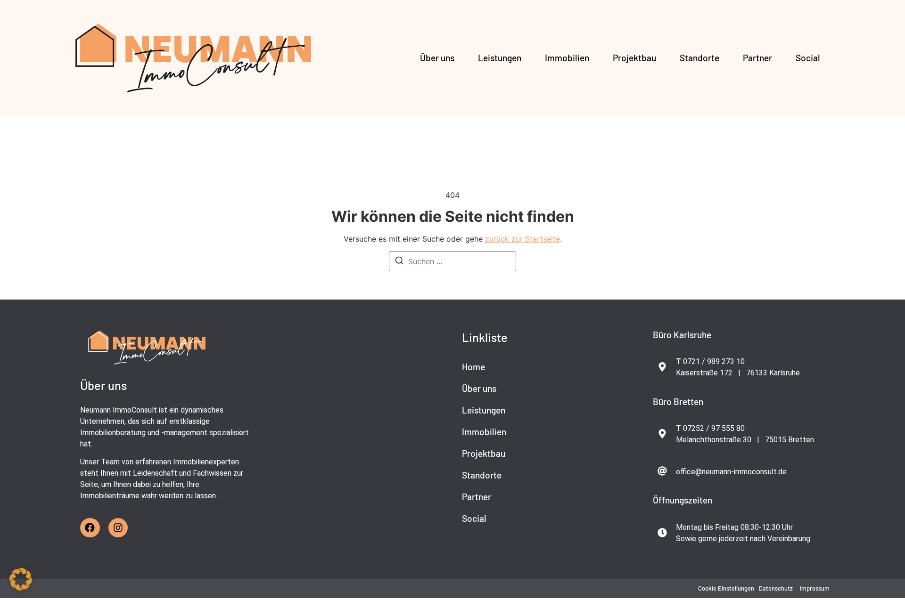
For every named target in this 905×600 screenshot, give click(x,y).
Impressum (815, 588)
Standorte (699, 57)
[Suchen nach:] (452, 261)
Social (808, 57)
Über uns (437, 57)
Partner (757, 57)
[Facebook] (90, 528)
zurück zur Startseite (522, 238)
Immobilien (567, 57)
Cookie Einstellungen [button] (726, 588)
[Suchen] (399, 262)
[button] (20, 579)
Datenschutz (776, 588)
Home (473, 366)
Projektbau (634, 57)
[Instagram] (118, 528)
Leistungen (499, 57)
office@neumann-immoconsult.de (731, 471)
